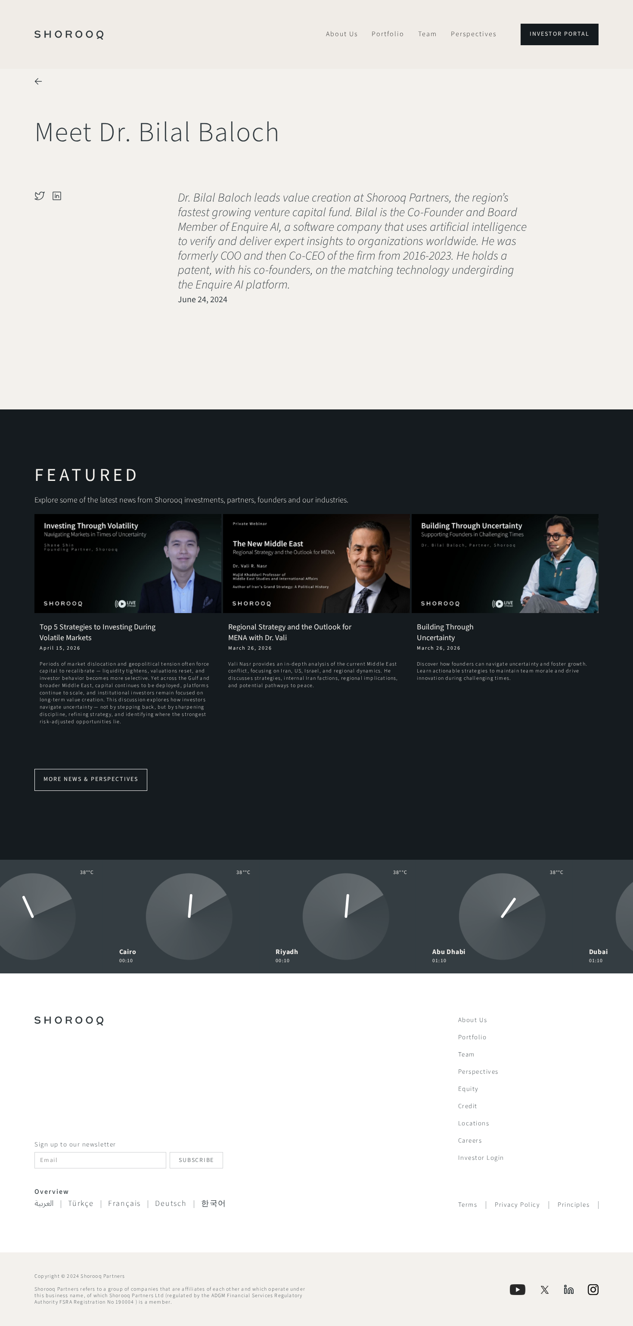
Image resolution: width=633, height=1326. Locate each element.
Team (427, 34)
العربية (44, 1204)
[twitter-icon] (39, 196)
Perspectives (473, 34)
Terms (468, 1204)
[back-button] (38, 81)
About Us (342, 34)
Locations (474, 1123)
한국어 (214, 1203)
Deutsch (171, 1203)
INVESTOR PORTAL (560, 34)
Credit (468, 1106)
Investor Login (481, 1157)
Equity (468, 1089)
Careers (470, 1140)
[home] (68, 34)
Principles (574, 1204)
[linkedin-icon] (57, 196)
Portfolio (388, 34)
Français (124, 1203)
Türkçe (81, 1203)
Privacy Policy (517, 1204)
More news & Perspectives (90, 779)
